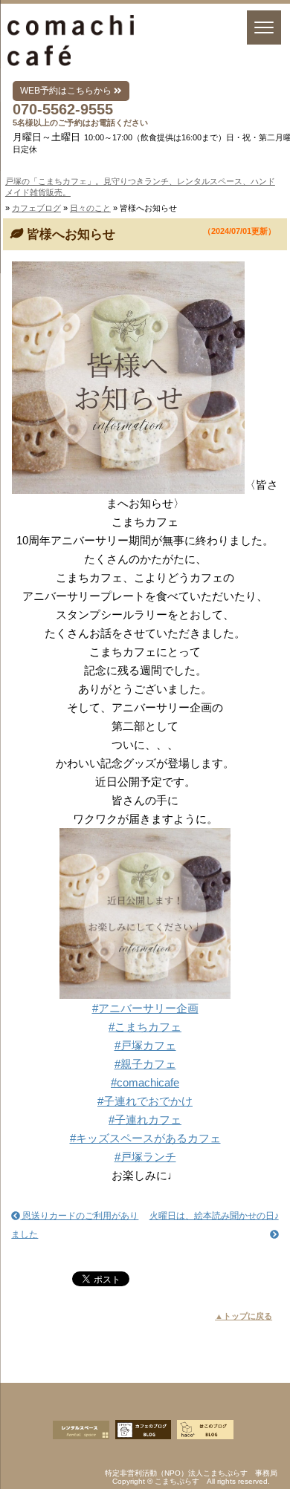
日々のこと (90, 207)
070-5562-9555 (63, 109)
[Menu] (264, 27)
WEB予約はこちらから (67, 90)
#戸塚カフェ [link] (145, 1045)
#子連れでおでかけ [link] (145, 1101)
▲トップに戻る (243, 1316)
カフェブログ (36, 207)
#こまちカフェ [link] (145, 1026)
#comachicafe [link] (145, 1082)
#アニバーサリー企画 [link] (145, 1008)
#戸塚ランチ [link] (145, 1156)
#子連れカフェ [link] (145, 1119)
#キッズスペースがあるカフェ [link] (145, 1138)
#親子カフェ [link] (145, 1064)
